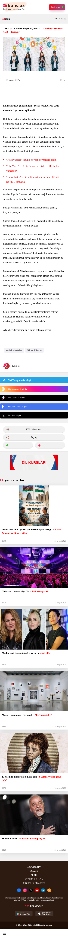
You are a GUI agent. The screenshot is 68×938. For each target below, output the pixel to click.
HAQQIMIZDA (34, 867)
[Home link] (33, 933)
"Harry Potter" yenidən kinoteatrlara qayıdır (32, 179)
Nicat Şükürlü (34, 350)
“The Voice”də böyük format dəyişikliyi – (32, 168)
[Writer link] (48, 933)
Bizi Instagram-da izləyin (17, 389)
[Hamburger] (4, 933)
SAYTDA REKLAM (34, 879)
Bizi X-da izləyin (14, 415)
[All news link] (63, 933)
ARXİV (34, 875)
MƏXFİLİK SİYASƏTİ (34, 883)
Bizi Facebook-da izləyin (17, 406)
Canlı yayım (55, 7)
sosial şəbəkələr (14, 350)
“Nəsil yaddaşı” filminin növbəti (31, 159)
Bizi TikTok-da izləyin (16, 398)
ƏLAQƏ (34, 871)
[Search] (19, 933)
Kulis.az (15, 366)
